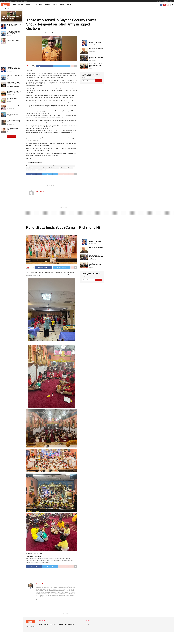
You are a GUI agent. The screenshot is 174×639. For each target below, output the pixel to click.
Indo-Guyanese (63, 167)
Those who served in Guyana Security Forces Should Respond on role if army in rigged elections (11, 16)
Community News (37, 4)
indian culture (49, 165)
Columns (20, 4)
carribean (31, 165)
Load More (11, 136)
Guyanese (42, 165)
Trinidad (70, 167)
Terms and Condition (23, 1)
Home (14, 4)
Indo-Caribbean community (53, 167)
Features (69, 4)
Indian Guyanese (65, 165)
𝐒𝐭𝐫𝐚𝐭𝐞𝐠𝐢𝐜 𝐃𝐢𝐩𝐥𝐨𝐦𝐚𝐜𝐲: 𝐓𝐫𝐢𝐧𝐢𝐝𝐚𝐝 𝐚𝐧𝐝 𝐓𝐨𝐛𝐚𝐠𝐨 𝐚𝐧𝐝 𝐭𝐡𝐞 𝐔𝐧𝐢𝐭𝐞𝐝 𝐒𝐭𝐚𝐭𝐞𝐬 (96, 65)
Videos (62, 4)
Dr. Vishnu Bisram (31, 231)
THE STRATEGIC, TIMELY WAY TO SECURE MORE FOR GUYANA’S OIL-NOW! (14, 114)
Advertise (6, 1)
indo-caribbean (42, 167)
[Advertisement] (11, 54)
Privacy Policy (11, 1)
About (2, 1)
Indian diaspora (56, 165)
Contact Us (16, 1)
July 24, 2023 (38, 32)
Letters (28, 4)
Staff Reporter (30, 32)
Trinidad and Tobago (31, 169)
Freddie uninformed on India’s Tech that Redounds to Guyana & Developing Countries (14, 32)
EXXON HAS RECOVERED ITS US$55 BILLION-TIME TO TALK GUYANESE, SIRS (13, 69)
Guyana (36, 165)
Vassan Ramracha (41, 169)
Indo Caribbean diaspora (32, 167)
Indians (72, 165)
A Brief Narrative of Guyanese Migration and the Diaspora (96, 57)
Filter (20, 8)
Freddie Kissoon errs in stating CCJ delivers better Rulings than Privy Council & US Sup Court (14, 122)
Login (172, 1)
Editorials (47, 4)
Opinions (55, 4)
